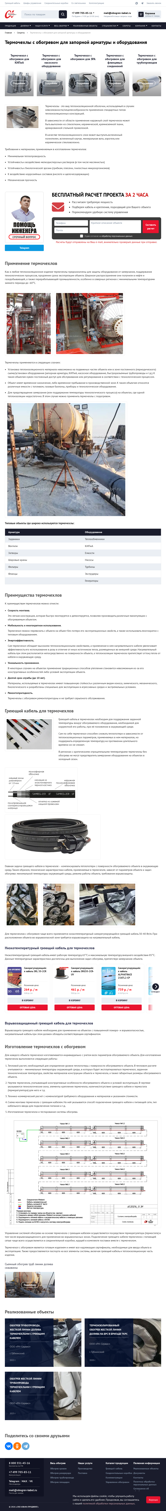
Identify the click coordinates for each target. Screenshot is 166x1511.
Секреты (126, 26)
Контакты (156, 26)
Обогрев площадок (60, 1482)
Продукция (10, 26)
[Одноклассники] (17, 1446)
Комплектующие (96, 3)
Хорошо (153, 1499)
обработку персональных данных (117, 236)
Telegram (24, 247)
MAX (24, 1481)
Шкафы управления (32, 3)
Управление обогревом (117, 1482)
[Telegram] (26, 1446)
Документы (139, 1473)
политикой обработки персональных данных (109, 1503)
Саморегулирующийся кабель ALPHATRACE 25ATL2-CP (129, 972)
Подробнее (19, 83)
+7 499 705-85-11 (82, 13)
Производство (85, 1468)
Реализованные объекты (85, 26)
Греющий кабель (12, 3)
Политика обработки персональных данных (144, 1483)
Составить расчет (151, 226)
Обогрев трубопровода (62, 1477)
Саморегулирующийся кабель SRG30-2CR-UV (82, 971)
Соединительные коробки (56, 3)
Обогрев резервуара (60, 1473)
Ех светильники (78, 3)
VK (31, 1481)
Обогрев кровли (58, 1468)
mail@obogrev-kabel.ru (117, 13)
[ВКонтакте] (9, 1446)
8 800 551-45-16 (19, 1463)
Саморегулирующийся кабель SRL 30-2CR (35, 969)
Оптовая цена (27, 1007)
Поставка (82, 1473)
